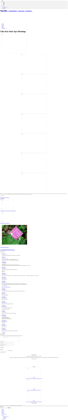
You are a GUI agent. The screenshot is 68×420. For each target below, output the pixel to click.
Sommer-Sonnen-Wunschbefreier (4, 247)
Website (1, 345)
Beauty (3, 411)
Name (1, 342)
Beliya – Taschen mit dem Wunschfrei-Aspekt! (7, 250)
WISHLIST (4, 8)
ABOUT (3, 6)
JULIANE (4, 297)
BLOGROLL (5, 417)
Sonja (4, 311)
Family (3, 412)
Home (2, 409)
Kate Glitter (4, 262)
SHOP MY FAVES (4, 414)
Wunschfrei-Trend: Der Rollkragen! (5, 223)
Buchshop (3, 413)
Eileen (4, 289)
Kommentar (2, 341)
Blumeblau (14, 405)
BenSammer (11, 405)
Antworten (4, 261)
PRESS (4, 7)
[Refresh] (1, 349)
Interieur (3, 410)
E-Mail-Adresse (2, 344)
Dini (3, 293)
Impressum (17, 405)
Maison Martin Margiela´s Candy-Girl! (7, 249)
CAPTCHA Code (10, 350)
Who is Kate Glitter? (6, 416)
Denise (4, 253)
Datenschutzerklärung (20, 405)
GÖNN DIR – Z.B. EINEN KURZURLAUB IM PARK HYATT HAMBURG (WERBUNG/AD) (34, 378)
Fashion (34, 377)
